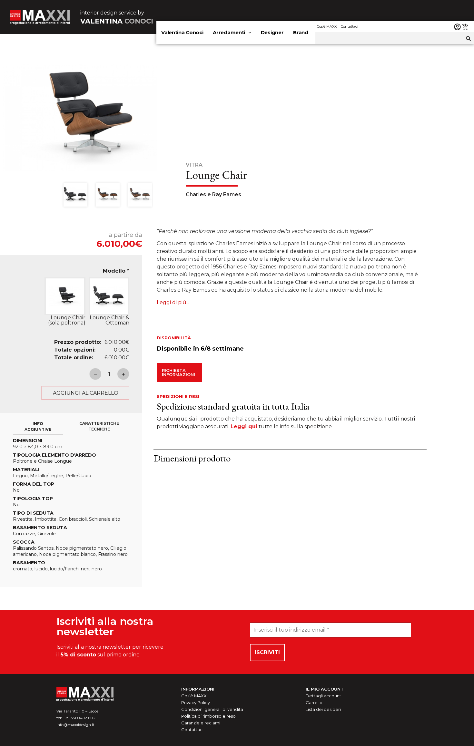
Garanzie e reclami (200, 722)
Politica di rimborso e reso (208, 716)
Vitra (194, 165)
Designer (272, 32)
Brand (300, 32)
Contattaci (349, 26)
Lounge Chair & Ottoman (109, 320)
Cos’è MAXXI (327, 26)
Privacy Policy (195, 702)
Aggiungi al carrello (85, 393)
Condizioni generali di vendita (212, 709)
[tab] (38, 427)
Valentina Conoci (182, 32)
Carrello (314, 702)
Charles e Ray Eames (213, 194)
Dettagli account (323, 695)
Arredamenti (229, 32)
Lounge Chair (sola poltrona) (66, 320)
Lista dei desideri (323, 709)
